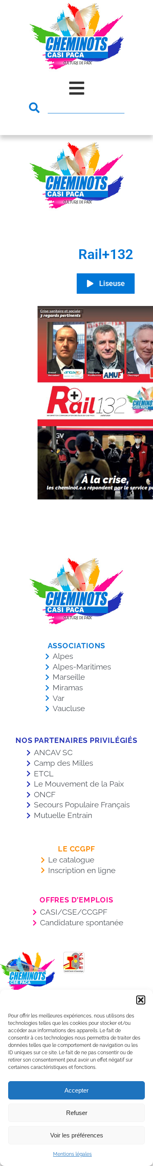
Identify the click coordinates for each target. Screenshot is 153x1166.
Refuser (76, 1112)
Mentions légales (72, 1154)
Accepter (76, 1090)
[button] (141, 1000)
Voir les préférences (76, 1135)
